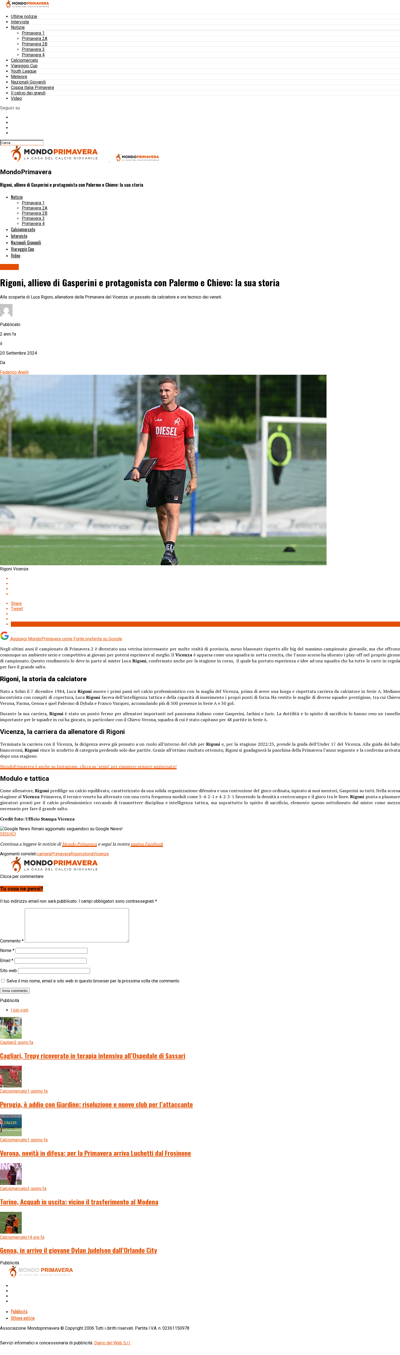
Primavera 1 (33, 33)
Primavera (60, 853)
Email (6, 960)
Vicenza (101, 853)
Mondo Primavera (79, 844)
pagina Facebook (147, 844)
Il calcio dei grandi (28, 93)
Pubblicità (19, 1311)
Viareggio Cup (24, 65)
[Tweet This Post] (205, 583)
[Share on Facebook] (205, 578)
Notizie (18, 27)
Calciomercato (24, 60)
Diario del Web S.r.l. (112, 1342)
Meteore (19, 76)
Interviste (20, 21)
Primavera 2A (34, 38)
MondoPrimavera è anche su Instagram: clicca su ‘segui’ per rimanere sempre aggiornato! (88, 766)
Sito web (8, 970)
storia (87, 853)
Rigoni (76, 853)
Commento (12, 941)
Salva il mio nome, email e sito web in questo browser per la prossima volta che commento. (93, 981)
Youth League (23, 71)
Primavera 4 (33, 54)
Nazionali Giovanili (28, 82)
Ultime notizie (24, 16)
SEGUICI (8, 834)
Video (16, 98)
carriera (44, 853)
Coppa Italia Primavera (32, 87)
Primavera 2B (34, 44)
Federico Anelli (14, 372)
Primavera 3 (33, 49)
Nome (7, 950)
